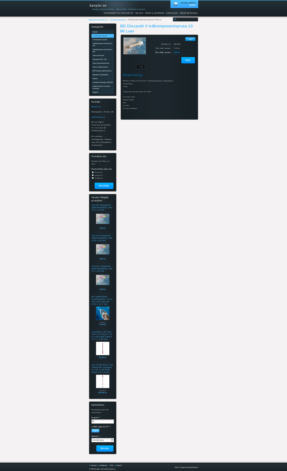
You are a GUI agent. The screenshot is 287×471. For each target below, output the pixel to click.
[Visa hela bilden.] (102, 219)
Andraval (98, 175)
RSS (111, 465)
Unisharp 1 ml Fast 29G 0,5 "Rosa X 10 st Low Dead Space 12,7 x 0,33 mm (101, 335)
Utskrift (119, 465)
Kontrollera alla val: (101, 169)
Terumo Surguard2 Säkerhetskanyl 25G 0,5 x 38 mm (102, 268)
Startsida (94, 465)
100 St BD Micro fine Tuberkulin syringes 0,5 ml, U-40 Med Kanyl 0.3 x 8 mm (102, 368)
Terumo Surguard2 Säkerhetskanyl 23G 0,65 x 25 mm (102, 238)
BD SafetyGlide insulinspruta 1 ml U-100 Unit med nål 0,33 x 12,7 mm (102, 300)
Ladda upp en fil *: (101, 427)
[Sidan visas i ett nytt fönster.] (134, 54)
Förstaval (98, 172)
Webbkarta (103, 465)
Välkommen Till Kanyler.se (98, 20)
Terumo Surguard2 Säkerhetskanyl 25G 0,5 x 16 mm (102, 207)
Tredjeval (99, 178)
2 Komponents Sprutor (118, 20)
